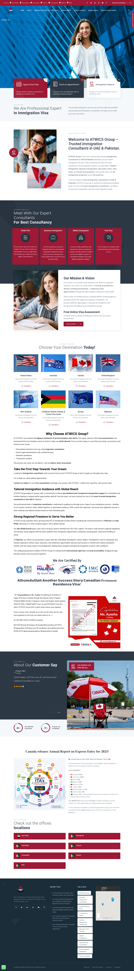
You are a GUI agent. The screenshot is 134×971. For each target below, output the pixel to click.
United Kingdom (108, 375)
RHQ (70, 3)
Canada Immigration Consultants (83, 922)
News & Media (93, 10)
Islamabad (36, 3)
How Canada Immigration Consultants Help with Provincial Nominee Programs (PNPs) (63, 918)
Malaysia (108, 412)
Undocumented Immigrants (84, 950)
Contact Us (5, 20)
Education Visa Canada (84, 930)
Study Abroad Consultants (83, 943)
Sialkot (63, 3)
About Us (87, 967)
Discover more (25, 60)
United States (26, 375)
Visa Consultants (84, 956)
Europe (81, 412)
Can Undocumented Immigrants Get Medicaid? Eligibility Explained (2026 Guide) (63, 910)
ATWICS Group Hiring (108, 10)
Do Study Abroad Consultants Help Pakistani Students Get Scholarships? (63, 894)
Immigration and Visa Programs (46, 10)
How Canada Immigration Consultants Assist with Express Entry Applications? (63, 927)
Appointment (66, 10)
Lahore (45, 3)
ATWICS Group (84, 893)
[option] (39, 684)
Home (22, 10)
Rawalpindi (25, 3)
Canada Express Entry (84, 907)
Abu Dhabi (15, 3)
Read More (27, 386)
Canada (81, 375)
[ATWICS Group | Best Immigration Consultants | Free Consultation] (11, 10)
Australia (53, 375)
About (29, 10)
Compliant (117, 967)
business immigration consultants (83, 900)
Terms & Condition (97, 967)
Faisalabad (54, 3)
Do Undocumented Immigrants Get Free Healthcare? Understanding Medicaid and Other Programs (62, 901)
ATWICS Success (80, 10)
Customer (109, 967)
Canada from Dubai (83, 914)
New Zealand (26, 412)
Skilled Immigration (83, 937)
